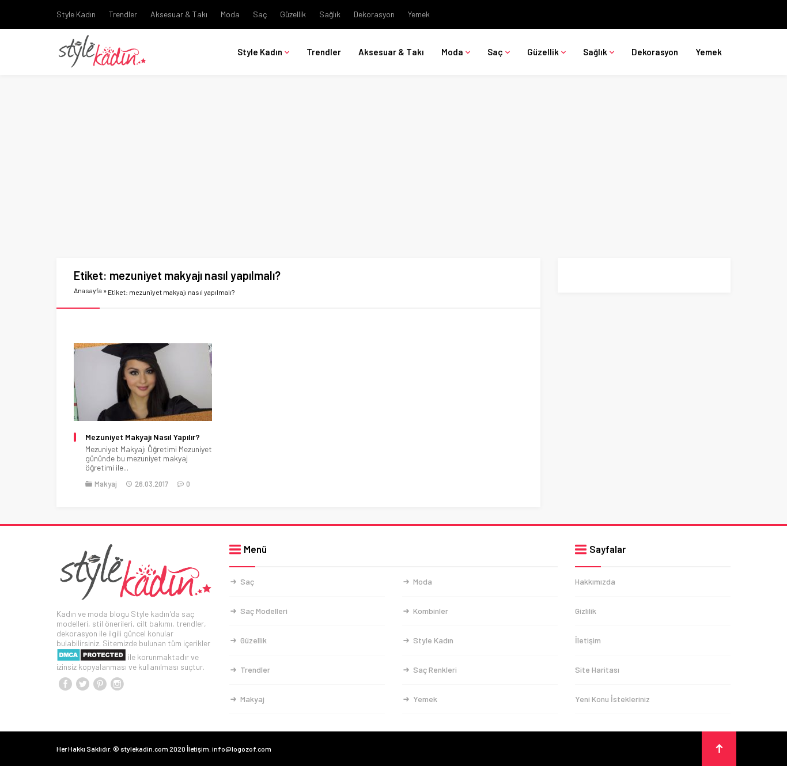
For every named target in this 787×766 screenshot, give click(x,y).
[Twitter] (82, 684)
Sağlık (329, 14)
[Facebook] (65, 684)
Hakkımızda (595, 581)
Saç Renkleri (435, 669)
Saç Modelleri (263, 611)
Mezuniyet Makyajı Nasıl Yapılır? (142, 437)
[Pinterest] (100, 684)
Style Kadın (76, 14)
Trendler (123, 14)
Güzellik (293, 14)
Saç (260, 14)
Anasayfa (88, 290)
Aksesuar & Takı (178, 14)
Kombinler (430, 611)
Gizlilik (585, 611)
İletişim (588, 640)
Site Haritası (597, 669)
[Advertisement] (393, 172)
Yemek (419, 14)
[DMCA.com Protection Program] (91, 657)
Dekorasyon (374, 14)
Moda (230, 14)
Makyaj (105, 483)
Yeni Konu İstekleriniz (612, 699)
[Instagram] (117, 684)
